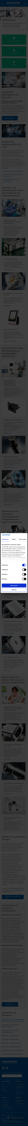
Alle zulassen (14, 585)
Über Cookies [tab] (22, 539)
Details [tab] (14, 539)
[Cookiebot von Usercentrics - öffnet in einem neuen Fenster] (20, 535)
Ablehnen (14, 589)
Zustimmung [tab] (5, 539)
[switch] (24, 570)
